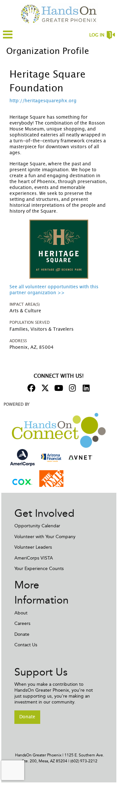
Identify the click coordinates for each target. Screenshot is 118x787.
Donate (21, 634)
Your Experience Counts (39, 568)
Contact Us (25, 645)
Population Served (29, 322)
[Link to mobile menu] (7, 37)
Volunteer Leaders (33, 547)
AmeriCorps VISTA (33, 558)
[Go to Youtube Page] (58, 388)
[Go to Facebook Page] (30, 388)
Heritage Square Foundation (47, 81)
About (20, 613)
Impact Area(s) (24, 304)
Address (18, 341)
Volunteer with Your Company (45, 536)
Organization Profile (47, 51)
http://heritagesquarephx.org (42, 101)
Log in (96, 35)
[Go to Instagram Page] (71, 388)
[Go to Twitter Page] (44, 388)
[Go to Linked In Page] (85, 388)
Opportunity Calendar (37, 526)
